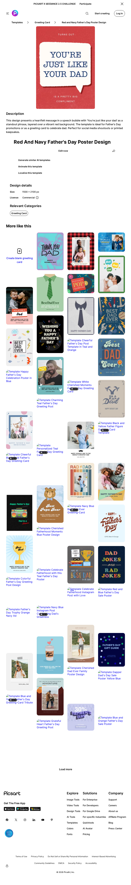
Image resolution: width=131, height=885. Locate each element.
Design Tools (73, 811)
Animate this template (30, 166)
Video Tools (73, 805)
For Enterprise (90, 799)
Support (112, 799)
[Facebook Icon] (7, 820)
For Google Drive (91, 811)
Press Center (115, 828)
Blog (110, 822)
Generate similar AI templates (34, 160)
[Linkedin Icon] (34, 820)
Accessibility (91, 863)
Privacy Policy (37, 856)
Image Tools (73, 799)
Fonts (70, 834)
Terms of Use (21, 856)
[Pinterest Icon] (52, 820)
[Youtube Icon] (43, 820)
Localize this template (30, 172)
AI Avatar (87, 828)
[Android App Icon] (22, 810)
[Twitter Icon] (16, 820)
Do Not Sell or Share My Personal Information (68, 856)
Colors (70, 828)
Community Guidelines (44, 863)
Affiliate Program (117, 817)
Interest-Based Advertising (104, 856)
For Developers (91, 805)
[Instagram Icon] (25, 820)
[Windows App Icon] (35, 810)
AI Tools (71, 817)
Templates (72, 822)
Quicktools (88, 822)
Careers (112, 805)
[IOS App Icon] (9, 810)
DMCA (61, 863)
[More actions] (58, 265)
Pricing (86, 834)
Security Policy (75, 863)
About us (113, 811)
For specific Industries (94, 817)
